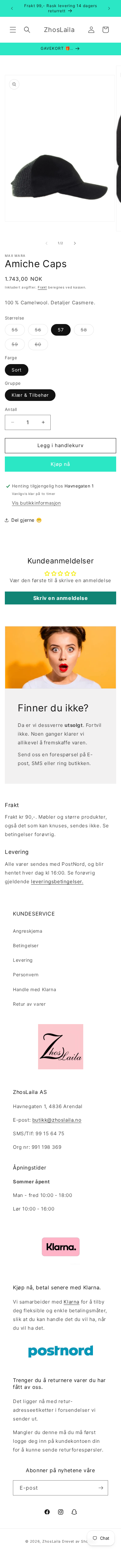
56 (41, 331)
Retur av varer (29, 1004)
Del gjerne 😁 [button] (26, 520)
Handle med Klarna (34, 989)
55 (18, 331)
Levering (23, 960)
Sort (17, 369)
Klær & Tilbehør (30, 395)
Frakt (42, 287)
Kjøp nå (60, 464)
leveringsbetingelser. (57, 881)
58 (87, 331)
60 (41, 345)
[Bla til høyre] (75, 243)
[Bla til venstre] (46, 243)
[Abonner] (101, 1487)
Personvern (26, 974)
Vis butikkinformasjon (36, 503)
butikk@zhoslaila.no (56, 1120)
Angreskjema (28, 931)
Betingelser (26, 945)
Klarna (71, 1302)
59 (18, 345)
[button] (13, 30)
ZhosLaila (51, 1541)
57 (61, 329)
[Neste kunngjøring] (109, 8)
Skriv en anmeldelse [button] (60, 598)
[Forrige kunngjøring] (12, 8)
